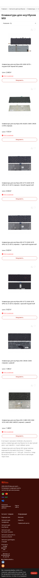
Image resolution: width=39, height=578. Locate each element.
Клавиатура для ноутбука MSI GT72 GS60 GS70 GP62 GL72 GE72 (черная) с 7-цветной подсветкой (19, 243)
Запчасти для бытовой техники (7, 531)
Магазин (21, 517)
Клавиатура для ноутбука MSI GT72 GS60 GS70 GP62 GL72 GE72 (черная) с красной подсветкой (18, 303)
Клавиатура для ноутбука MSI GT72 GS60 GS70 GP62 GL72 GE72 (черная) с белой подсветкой (18, 184)
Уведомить (19, 80)
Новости (20, 520)
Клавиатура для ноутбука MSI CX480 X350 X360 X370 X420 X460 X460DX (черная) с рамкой (18, 421)
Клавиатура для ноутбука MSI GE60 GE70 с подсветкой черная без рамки (16, 65)
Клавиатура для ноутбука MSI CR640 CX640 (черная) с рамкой (17, 362)
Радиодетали (6, 517)
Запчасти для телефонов (6, 521)
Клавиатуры (31, 9)
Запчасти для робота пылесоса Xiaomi (8, 536)
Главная (4, 9)
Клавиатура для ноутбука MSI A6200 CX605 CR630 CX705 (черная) (19, 125)
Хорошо (33, 573)
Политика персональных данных (6, 506)
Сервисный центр (23, 523)
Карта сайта (17, 506)
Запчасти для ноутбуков (17, 9)
